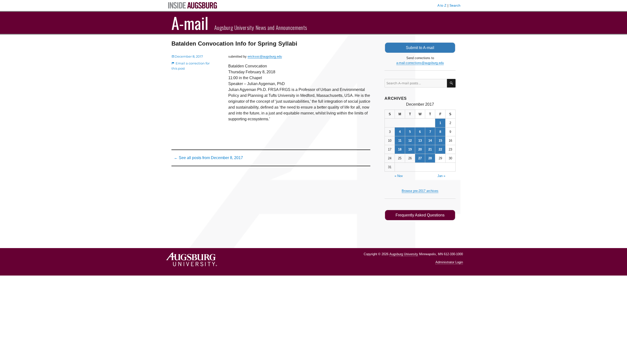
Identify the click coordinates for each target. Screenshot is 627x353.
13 (420, 140)
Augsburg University (403, 254)
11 (399, 140)
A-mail (189, 22)
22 (440, 149)
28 (430, 158)
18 (399, 149)
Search (454, 5)
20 (420, 149)
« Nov (399, 176)
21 (430, 149)
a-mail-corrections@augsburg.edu (420, 63)
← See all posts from (208, 158)
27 (420, 158)
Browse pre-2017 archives (420, 191)
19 (410, 149)
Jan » (441, 176)
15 (440, 140)
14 (430, 140)
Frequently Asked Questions (420, 215)
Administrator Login (449, 262)
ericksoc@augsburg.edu (265, 56)
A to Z (441, 5)
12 (410, 140)
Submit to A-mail (420, 48)
